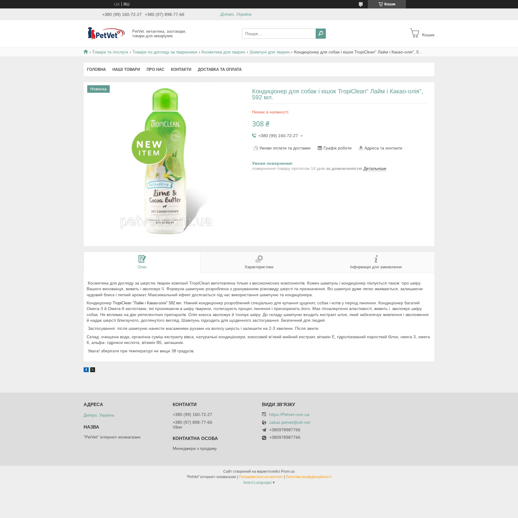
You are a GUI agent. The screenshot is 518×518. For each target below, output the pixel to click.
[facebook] (86, 370)
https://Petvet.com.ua (289, 414)
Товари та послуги (110, 52)
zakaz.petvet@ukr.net (289, 422)
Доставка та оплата (220, 69)
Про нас (155, 69)
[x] (92, 370)
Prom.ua (288, 471)
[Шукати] (321, 34)
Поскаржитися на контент (261, 477)
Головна (96, 69)
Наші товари (126, 69)
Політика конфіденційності (309, 477)
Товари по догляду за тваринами (164, 52)
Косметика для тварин (223, 52)
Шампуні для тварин (270, 52)
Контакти (181, 69)
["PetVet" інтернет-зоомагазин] (106, 33)
